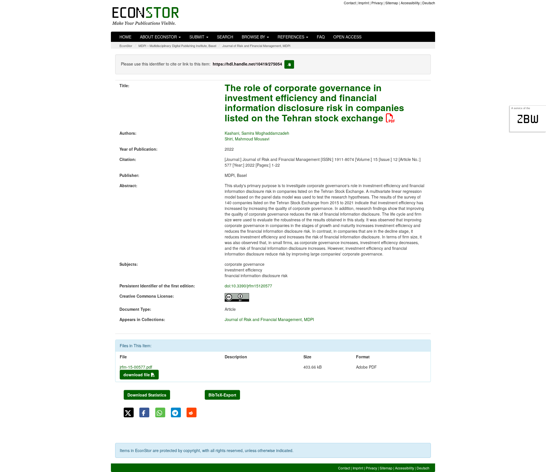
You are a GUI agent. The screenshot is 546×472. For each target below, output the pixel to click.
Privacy (377, 2)
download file (137, 374)
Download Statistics (146, 395)
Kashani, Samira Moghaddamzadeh (257, 133)
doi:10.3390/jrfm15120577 (248, 286)
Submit (197, 37)
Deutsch (428, 2)
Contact (350, 2)
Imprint (363, 2)
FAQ (321, 37)
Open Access (347, 37)
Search (225, 37)
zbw (528, 119)
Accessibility (410, 2)
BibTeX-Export (222, 395)
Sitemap (391, 2)
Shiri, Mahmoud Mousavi (247, 139)
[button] (129, 412)
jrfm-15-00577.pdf (136, 367)
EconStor (125, 45)
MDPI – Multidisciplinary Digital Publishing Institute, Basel (177, 45)
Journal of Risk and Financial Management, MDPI (256, 45)
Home (125, 37)
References (291, 37)
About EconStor (159, 37)
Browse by (254, 37)
